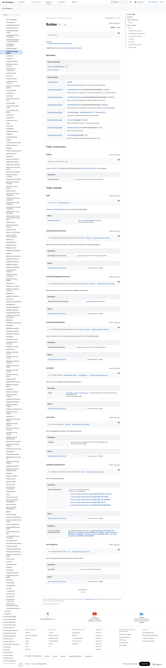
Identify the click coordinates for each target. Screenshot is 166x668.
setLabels (70, 112)
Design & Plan (35, 2)
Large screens (76, 632)
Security (27, 638)
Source (27, 641)
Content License (90, 599)
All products (88, 656)
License (33, 664)
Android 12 (99, 646)
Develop (48, 2)
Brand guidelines (41, 664)
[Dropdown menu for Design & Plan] (41, 2)
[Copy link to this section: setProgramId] (59, 545)
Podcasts (27, 649)
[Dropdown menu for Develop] (53, 2)
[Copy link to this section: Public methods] (63, 188)
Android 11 (99, 649)
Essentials (21, 2)
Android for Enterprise (31, 635)
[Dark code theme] (119, 33)
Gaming (51, 632)
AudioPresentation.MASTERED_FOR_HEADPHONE (92, 535)
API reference (7, 8)
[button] (11, 611)
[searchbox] (11, 15)
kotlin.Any (49, 41)
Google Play (61, 2)
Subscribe (144, 664)
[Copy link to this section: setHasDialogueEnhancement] (71, 277)
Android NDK (122, 645)
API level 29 (117, 23)
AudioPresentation (70, 48)
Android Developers (51, 18)
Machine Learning (54, 635)
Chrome (55, 656)
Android (27, 632)
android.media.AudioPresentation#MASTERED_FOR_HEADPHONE (90, 505)
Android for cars (76, 641)
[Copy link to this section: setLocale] (55, 417)
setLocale (70, 120)
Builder (50, 66)
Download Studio (124, 642)
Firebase (63, 656)
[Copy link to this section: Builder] (53, 155)
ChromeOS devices (77, 638)
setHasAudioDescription (75, 89)
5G (49, 646)
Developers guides (124, 637)
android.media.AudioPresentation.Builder (60, 43)
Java (118, 27)
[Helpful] (116, 18)
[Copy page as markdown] (64, 24)
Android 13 (99, 644)
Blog (75, 2)
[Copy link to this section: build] (51, 196)
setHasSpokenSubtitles (75, 105)
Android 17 (99, 632)
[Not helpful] (118, 18)
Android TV (75, 644)
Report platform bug (148, 632)
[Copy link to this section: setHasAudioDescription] (68, 231)
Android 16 (99, 635)
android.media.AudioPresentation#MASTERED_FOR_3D (88, 502)
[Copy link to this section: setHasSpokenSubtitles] (66, 322)
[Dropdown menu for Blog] (78, 2)
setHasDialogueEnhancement (76, 97)
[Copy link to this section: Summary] (57, 55)
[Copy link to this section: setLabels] (55, 368)
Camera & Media (53, 641)
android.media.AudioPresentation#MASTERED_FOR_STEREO (89, 497)
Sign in (162, 2)
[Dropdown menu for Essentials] (26, 2)
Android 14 (99, 641)
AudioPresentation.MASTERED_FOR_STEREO (89, 532)
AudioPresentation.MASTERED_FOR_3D (97, 534)
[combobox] (119, 2)
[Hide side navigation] (21, 665)
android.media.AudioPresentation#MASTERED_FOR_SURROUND (90, 499)
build (69, 82)
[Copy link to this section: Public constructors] (67, 147)
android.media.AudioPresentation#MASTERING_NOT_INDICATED (91, 494)
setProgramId (71, 135)
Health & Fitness (53, 638)
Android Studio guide (125, 634)
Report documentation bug (150, 635)
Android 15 (99, 638)
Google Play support (148, 638)
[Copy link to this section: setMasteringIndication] (66, 465)
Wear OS (74, 635)
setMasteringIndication (75, 127)
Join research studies (148, 641)
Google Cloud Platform (75, 656)
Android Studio (152, 2)
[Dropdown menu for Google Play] (67, 2)
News (26, 644)
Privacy (51, 644)
